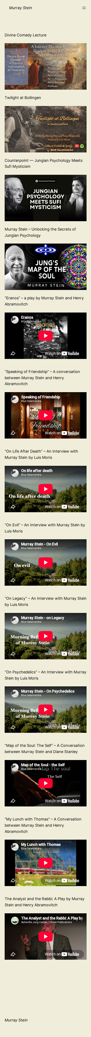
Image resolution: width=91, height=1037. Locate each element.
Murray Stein (20, 8)
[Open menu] (84, 7)
